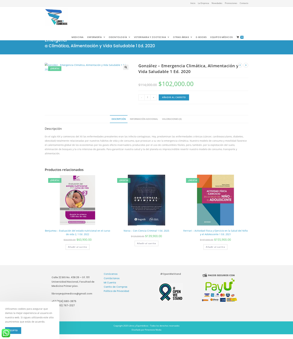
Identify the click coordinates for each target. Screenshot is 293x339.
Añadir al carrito (174, 97)
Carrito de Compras (115, 287)
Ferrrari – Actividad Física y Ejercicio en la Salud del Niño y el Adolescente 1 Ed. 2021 (215, 232)
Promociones (231, 3)
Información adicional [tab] (144, 119)
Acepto (13, 330)
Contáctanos (112, 278)
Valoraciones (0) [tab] (172, 119)
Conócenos (111, 274)
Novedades (217, 3)
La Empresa (203, 3)
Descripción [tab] (119, 119)
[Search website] (248, 37)
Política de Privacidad (116, 291)
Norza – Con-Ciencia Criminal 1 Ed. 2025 (146, 230)
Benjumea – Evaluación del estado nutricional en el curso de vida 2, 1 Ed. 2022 (77, 232)
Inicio (192, 3)
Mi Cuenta (110, 282)
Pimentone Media (153, 329)
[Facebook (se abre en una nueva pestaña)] (46, 3)
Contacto (244, 3)
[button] (126, 67)
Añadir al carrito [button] (77, 246)
